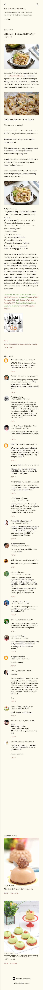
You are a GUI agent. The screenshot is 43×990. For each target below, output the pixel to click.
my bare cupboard (14, 8)
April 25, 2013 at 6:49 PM (20, 709)
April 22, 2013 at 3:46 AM (20, 428)
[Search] (37, 3)
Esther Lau (15, 376)
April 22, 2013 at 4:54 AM (28, 444)
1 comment (13, 963)
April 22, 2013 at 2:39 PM (20, 546)
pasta (35, 344)
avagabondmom (18, 544)
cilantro (26, 344)
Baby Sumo (16, 560)
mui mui (14, 721)
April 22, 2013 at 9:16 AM (30, 482)
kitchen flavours (17, 572)
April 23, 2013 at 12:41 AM (24, 620)
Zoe (12, 671)
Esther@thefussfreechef (21, 521)
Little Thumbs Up (16, 76)
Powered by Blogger (23, 978)
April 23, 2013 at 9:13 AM (20, 638)
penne (6, 347)
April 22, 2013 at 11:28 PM (20, 603)
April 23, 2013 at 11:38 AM (20, 659)
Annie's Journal (17, 397)
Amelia (14, 742)
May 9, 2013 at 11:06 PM (26, 742)
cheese (20, 344)
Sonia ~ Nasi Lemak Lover (22, 707)
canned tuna (13, 344)
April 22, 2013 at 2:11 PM (20, 523)
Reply (13, 371)
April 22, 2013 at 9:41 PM (30, 560)
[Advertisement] (21, 814)
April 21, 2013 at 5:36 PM (26, 359)
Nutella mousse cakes (18, 888)
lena (12, 620)
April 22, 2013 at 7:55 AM (30, 465)
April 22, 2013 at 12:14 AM (20, 399)
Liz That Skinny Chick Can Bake (24, 426)
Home (7, 19)
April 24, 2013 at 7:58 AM (23, 671)
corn (30, 344)
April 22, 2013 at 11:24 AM (20, 500)
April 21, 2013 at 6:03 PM (29, 376)
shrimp (11, 347)
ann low (14, 359)
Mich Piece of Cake (19, 498)
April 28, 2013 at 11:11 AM (27, 721)
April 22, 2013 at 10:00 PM (21, 574)
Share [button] (6, 341)
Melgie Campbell (18, 657)
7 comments (14, 893)
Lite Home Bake (18, 636)
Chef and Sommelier (19, 601)
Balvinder (15, 444)
